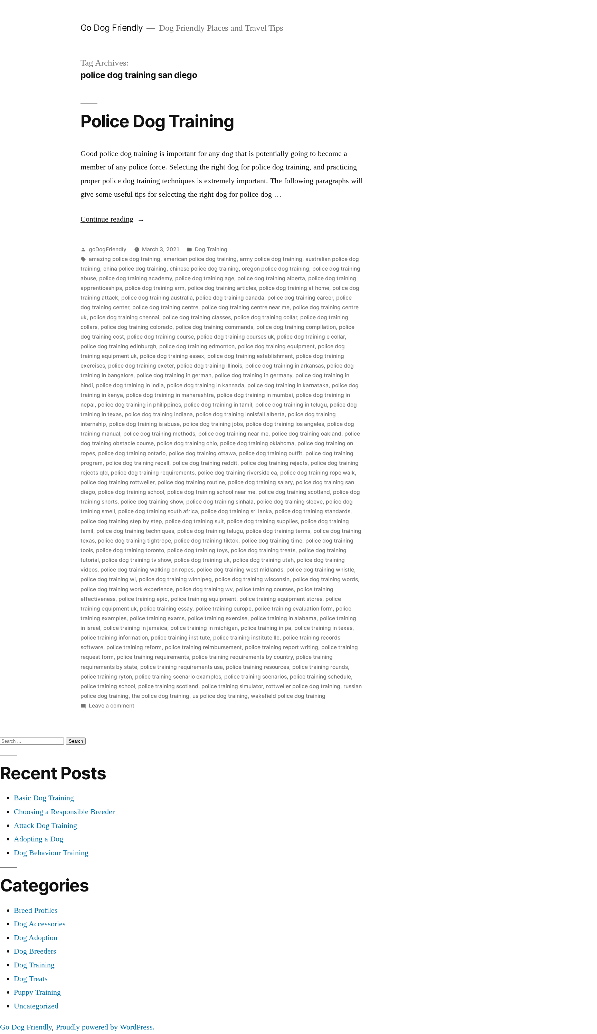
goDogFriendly (107, 249)
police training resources (257, 667)
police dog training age (204, 278)
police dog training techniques (135, 531)
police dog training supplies (262, 521)
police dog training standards (312, 511)
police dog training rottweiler (117, 482)
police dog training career (300, 297)
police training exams (157, 618)
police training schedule (320, 676)
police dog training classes (196, 317)
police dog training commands (214, 327)
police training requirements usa (181, 667)
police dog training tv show (136, 560)
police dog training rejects (273, 463)
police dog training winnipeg (175, 579)
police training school (107, 686)
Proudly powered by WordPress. (105, 1027)
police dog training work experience (126, 589)
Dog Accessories (40, 923)
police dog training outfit (270, 453)
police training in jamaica (135, 628)
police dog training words (325, 579)
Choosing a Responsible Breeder (64, 811)
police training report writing (281, 647)
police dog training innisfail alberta (240, 414)
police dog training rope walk (317, 472)
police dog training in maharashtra (170, 395)
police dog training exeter (141, 365)
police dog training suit (194, 521)
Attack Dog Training (45, 825)
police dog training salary (260, 482)
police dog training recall (137, 463)
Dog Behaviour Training (51, 852)
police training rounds (320, 667)
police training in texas (323, 628)
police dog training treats (263, 550)
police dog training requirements (153, 472)
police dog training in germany (253, 375)
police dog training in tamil (218, 404)
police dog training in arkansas (284, 365)
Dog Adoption (35, 937)
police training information (114, 637)
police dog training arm (154, 288)
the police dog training (160, 696)
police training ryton (106, 676)
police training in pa (266, 628)
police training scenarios (255, 676)
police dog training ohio (187, 443)
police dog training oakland (306, 433)
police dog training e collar (311, 336)
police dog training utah (263, 560)
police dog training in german (173, 375)
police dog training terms (278, 531)
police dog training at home (294, 288)
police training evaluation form (294, 608)
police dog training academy (135, 278)
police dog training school (131, 492)
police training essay (166, 608)
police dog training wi (108, 579)
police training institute (180, 637)
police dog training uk (202, 560)
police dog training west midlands (240, 569)
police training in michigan (204, 628)
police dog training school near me (211, 492)
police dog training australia (157, 297)
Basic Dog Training (44, 797)
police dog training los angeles (285, 424)
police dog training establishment (250, 356)
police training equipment (203, 599)
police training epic (143, 599)
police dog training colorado (136, 327)
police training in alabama (283, 618)
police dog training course (160, 336)
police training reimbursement (203, 647)
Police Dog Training (157, 121)
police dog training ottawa (202, 453)
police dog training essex (172, 356)
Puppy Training (37, 992)
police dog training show (152, 501)
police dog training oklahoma (257, 443)
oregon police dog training (275, 268)
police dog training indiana (159, 414)
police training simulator (232, 686)
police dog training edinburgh (118, 346)
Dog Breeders (35, 951)
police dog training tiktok (206, 540)
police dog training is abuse (144, 424)
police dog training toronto (130, 550)
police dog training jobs (213, 424)
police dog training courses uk (235, 336)
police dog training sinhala (220, 501)
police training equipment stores (280, 599)
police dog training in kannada (205, 385)
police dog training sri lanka (236, 511)
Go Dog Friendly (111, 27)
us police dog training (220, 696)
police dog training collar (265, 317)
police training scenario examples (178, 676)
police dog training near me (233, 433)
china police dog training (135, 268)
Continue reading (112, 219)
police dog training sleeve (290, 501)
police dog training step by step (121, 521)
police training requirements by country (242, 657)
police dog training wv (204, 589)
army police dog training (271, 259)
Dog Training (211, 249)
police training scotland (168, 686)
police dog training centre (165, 307)
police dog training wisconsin (252, 579)
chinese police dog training (204, 268)
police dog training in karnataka (288, 385)
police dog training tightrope (134, 540)
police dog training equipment (276, 346)
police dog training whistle (320, 569)
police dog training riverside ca (237, 472)
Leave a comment (111, 705)
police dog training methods (159, 433)
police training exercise (217, 618)
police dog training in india (130, 385)
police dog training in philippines (139, 404)
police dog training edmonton (197, 346)
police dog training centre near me (245, 307)
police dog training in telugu (291, 404)
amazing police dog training (124, 259)
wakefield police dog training (288, 696)
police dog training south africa (158, 511)
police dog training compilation (296, 327)
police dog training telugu (210, 531)
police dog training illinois (209, 365)
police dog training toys (197, 550)
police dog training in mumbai (255, 395)
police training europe (224, 608)
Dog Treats (31, 978)
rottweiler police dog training (303, 686)
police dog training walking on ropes (147, 569)
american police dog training (200, 259)
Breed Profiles (36, 910)
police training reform (134, 647)
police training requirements (153, 657)
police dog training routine (191, 482)
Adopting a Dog (38, 839)
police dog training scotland (294, 492)
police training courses (265, 589)
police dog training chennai (124, 317)
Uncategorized (36, 1006)
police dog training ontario (131, 453)
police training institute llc (246, 637)
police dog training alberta (271, 278)
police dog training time (271, 540)
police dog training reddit (204, 463)
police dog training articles (222, 288)
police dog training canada (230, 297)
